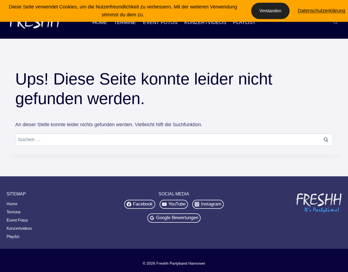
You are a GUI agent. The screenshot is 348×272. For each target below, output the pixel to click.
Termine (125, 22)
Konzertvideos (205, 22)
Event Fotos (160, 22)
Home (99, 22)
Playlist (244, 22)
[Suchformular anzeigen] (335, 22)
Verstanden (270, 10)
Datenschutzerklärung (321, 10)
